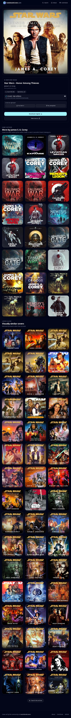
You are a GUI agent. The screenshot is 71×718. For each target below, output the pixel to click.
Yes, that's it (21, 105)
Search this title (11, 92)
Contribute (60, 714)
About (53, 714)
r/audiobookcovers (25, 714)
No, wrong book (51, 105)
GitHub (67, 714)
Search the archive (36, 700)
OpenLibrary (20, 92)
